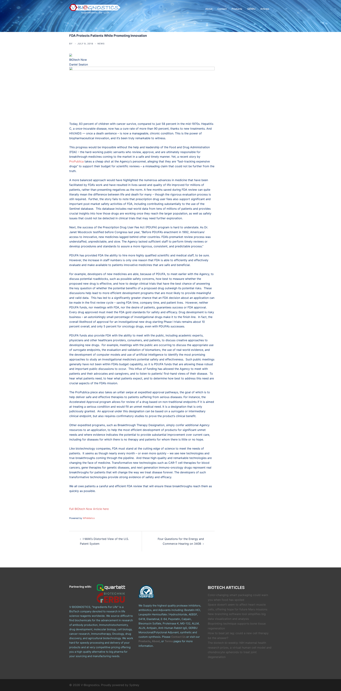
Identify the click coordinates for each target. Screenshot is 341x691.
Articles (264, 8)
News (101, 43)
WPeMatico (89, 518)
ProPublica (76, 161)
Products (237, 8)
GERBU (251, 8)
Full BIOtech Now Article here (89, 509)
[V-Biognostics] (95, 8)
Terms (169, 641)
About (208, 8)
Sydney (134, 685)
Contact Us (178, 636)
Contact (222, 8)
